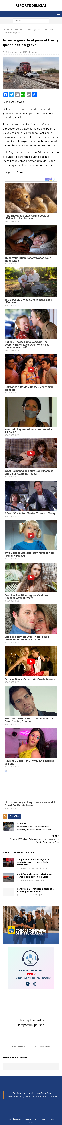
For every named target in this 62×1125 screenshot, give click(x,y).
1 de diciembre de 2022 (28, 895)
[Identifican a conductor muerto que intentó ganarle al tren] (8, 892)
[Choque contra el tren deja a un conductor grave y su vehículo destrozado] (8, 862)
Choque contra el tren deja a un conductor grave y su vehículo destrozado (33, 862)
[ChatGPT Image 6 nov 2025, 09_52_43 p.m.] (31, 942)
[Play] (27, 983)
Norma (34, 52)
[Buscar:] (31, 20)
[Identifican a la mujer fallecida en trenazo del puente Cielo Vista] (8, 877)
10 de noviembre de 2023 (16, 52)
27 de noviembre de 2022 (28, 868)
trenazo (14, 816)
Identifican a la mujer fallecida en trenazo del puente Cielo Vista (34, 875)
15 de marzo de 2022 (27, 880)
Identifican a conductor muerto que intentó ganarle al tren (35, 890)
